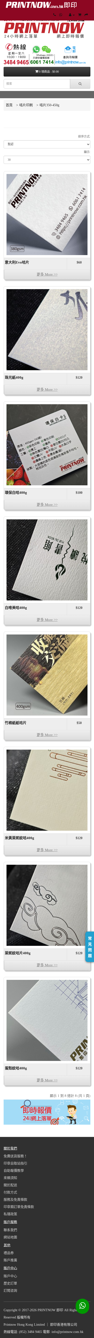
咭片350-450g (49, 105)
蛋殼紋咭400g (16, 1068)
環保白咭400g (16, 493)
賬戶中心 (10, 1276)
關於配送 (10, 1185)
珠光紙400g (14, 377)
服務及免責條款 (15, 1199)
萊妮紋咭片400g (18, 953)
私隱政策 (10, 1214)
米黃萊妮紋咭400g (19, 838)
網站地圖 (10, 1237)
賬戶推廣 (10, 1260)
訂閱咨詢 (10, 1290)
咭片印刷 (26, 105)
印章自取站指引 (15, 1163)
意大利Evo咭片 (17, 262)
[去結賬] (86, 15)
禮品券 (9, 1253)
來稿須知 (10, 1178)
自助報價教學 (14, 1170)
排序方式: (84, 136)
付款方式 (10, 1192)
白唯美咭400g (16, 608)
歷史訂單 (10, 1283)
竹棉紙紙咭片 (16, 723)
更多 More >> (47, 274)
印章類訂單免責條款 (19, 1207)
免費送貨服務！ (15, 1156)
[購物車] (79, 15)
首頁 (9, 105)
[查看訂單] (72, 15)
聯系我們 (10, 1230)
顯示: (87, 152)
